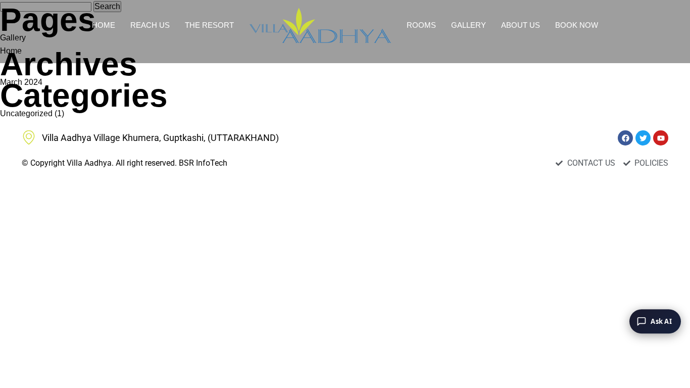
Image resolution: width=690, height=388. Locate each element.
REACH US (150, 25)
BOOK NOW (576, 25)
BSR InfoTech (203, 163)
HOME (103, 25)
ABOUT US (520, 25)
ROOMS (421, 25)
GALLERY (468, 25)
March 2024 (21, 82)
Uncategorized (26, 113)
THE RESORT (209, 25)
